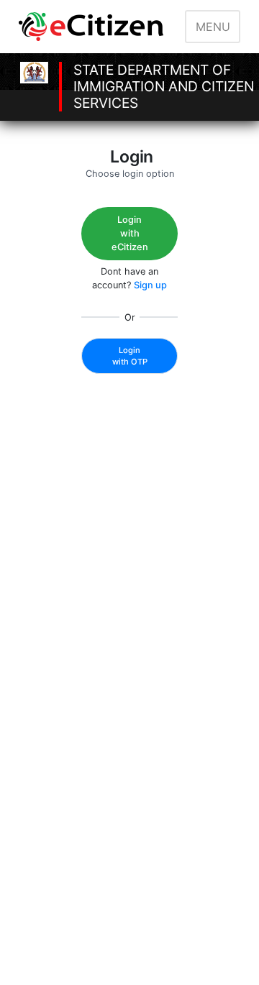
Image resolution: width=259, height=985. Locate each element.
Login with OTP (129, 356)
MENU (213, 26)
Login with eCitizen (130, 233)
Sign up (150, 285)
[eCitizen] (93, 26)
